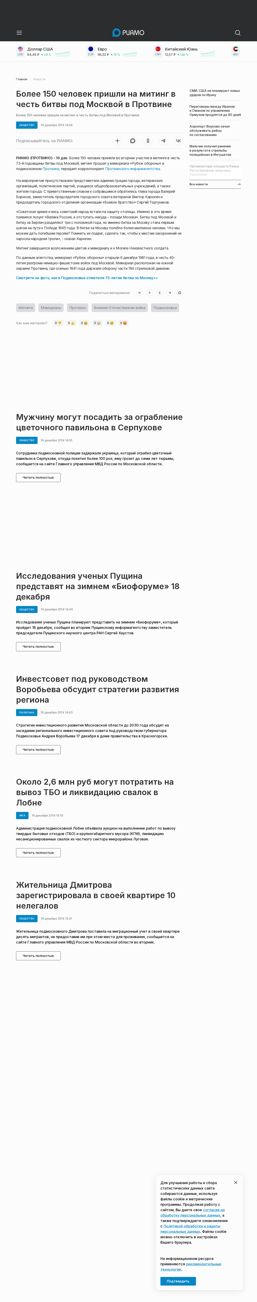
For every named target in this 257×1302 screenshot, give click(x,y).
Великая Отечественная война (119, 308)
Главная (21, 79)
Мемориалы (51, 308)
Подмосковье (165, 308)
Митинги (25, 308)
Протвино (77, 308)
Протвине (50, 169)
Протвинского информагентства (132, 169)
